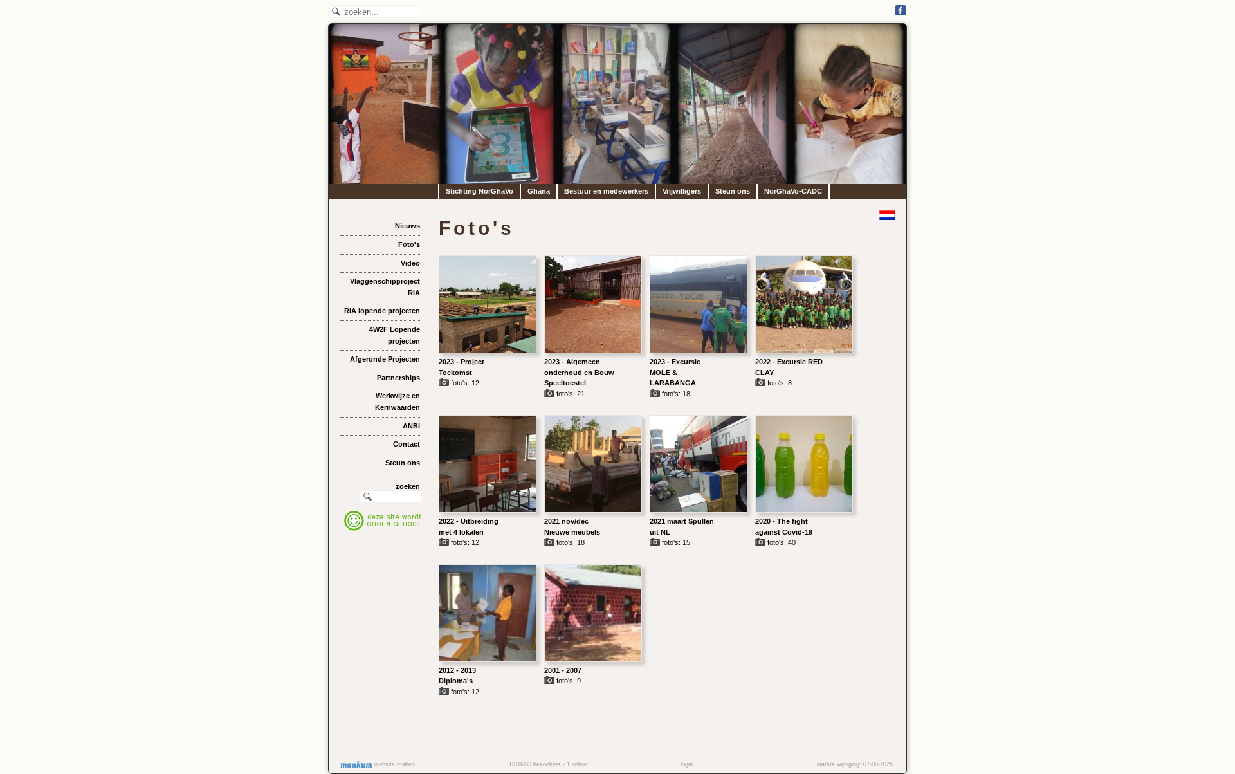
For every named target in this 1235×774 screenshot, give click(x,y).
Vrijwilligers (682, 191)
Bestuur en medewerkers (606, 191)
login (687, 764)
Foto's (409, 244)
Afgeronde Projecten (385, 359)
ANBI (411, 426)
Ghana (538, 191)
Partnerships (398, 378)
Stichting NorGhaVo (479, 191)
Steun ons (732, 191)
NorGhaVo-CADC (793, 191)
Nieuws (407, 226)
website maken (393, 764)
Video (410, 263)
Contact (406, 444)
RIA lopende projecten (382, 311)
